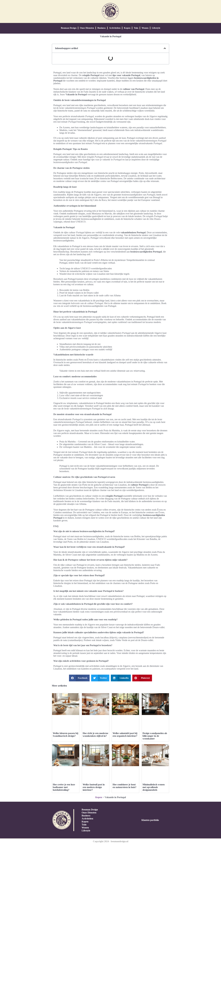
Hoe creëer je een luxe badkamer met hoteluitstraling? (64, 787)
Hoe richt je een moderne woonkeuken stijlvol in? (95, 734)
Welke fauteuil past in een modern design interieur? (94, 787)
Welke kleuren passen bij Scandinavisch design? (65, 734)
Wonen (145, 28)
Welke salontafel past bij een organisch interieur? (125, 734)
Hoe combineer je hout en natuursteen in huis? (124, 785)
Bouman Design (68, 28)
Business (101, 28)
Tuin (136, 28)
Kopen (127, 28)
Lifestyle (156, 28)
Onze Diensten (87, 28)
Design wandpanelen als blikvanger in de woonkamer (155, 736)
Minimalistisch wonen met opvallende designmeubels (154, 787)
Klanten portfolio (150, 820)
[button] (165, 48)
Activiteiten (114, 28)
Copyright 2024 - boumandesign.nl (110, 841)
